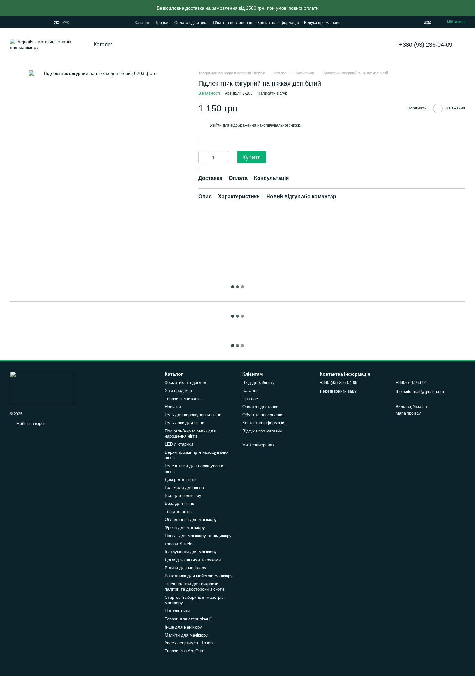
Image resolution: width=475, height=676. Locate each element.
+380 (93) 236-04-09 (425, 44)
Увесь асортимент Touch (189, 642)
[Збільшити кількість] (223, 157)
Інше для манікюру (183, 627)
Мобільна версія (31, 423)
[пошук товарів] (137, 44)
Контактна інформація (278, 22)
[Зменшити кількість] (203, 157)
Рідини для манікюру (185, 568)
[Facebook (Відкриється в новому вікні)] (27, 22)
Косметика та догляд (185, 382)
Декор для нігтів (180, 479)
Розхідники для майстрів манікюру (199, 575)
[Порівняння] (392, 22)
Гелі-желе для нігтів (184, 487)
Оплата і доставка (191, 22)
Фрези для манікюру (185, 527)
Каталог (142, 22)
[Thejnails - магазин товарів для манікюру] (42, 387)
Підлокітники (177, 610)
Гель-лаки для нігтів (184, 423)
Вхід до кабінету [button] (258, 382)
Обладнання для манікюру (191, 519)
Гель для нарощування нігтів (193, 414)
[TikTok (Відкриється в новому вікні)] (20, 22)
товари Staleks (179, 543)
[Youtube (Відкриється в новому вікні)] (35, 22)
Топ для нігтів (178, 511)
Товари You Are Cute (184, 651)
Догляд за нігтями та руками (193, 559)
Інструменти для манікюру (191, 551)
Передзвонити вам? (338, 391)
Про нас (161, 22)
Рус (65, 22)
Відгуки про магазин (322, 22)
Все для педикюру (183, 495)
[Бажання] (405, 22)
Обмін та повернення (232, 22)
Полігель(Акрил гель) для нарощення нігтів (190, 434)
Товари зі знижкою (183, 398)
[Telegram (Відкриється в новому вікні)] (43, 22)
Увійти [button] (216, 125)
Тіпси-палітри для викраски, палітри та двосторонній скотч (194, 586)
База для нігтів (179, 503)
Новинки (173, 406)
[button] (470, 8)
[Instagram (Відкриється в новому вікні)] (12, 22)
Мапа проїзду (408, 413)
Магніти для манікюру (186, 635)
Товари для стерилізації (188, 619)
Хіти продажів (178, 390)
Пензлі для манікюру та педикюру (198, 535)
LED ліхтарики (179, 444)
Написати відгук (272, 93)
